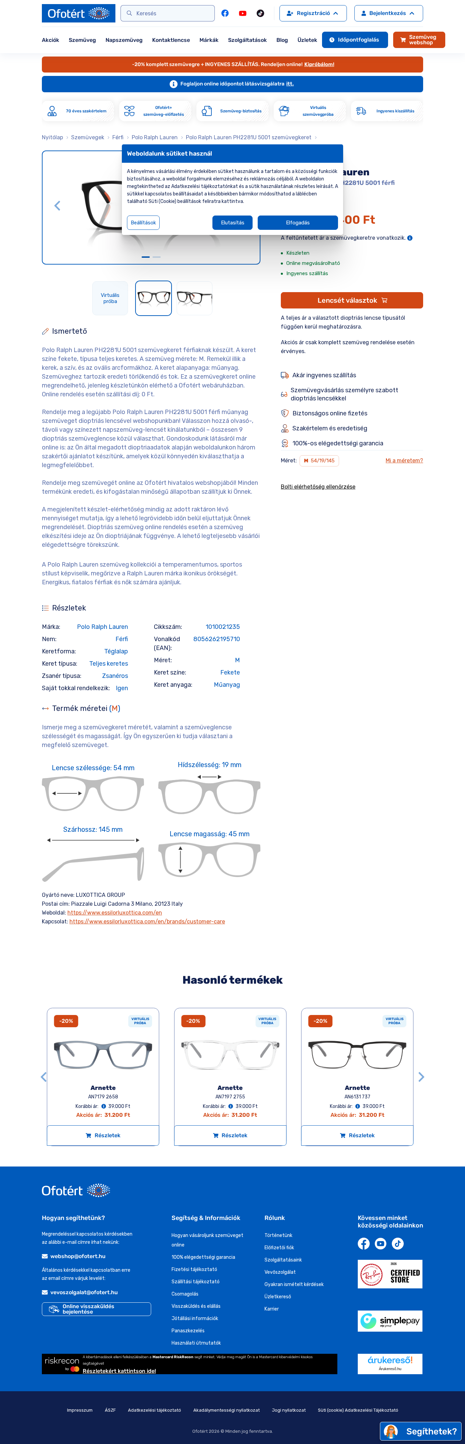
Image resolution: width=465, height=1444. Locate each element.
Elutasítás (232, 223)
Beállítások (143, 223)
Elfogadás (298, 223)
